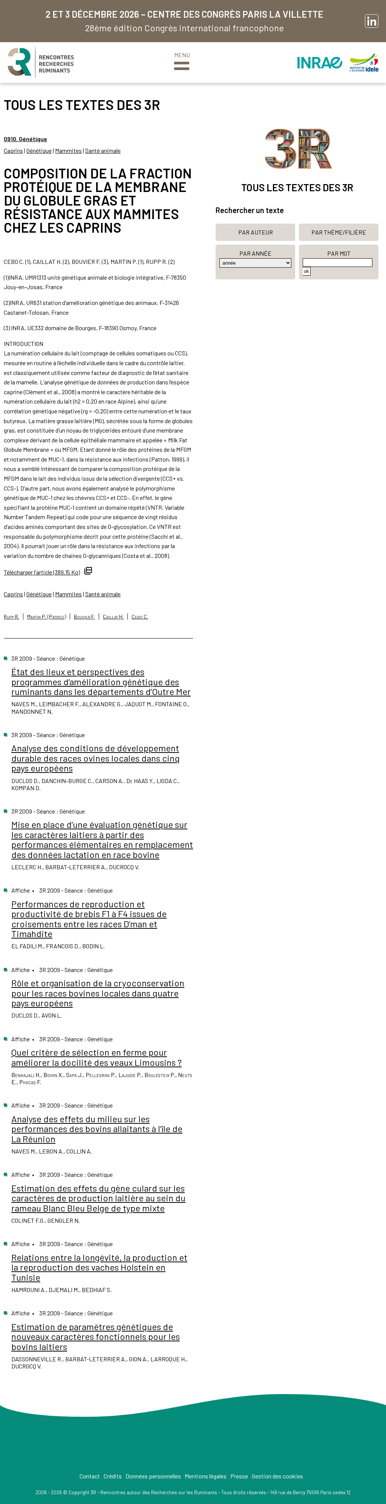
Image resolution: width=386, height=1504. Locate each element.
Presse (239, 1476)
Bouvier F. (84, 616)
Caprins (13, 150)
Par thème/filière (338, 232)
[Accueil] (41, 62)
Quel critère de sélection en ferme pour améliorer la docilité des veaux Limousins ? (96, 1057)
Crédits (113, 1476)
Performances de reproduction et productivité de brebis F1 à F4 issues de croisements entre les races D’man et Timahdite (89, 918)
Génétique (39, 150)
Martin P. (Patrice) (46, 616)
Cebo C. (140, 616)
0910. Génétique (25, 138)
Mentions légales (206, 1476)
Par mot (339, 253)
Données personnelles (153, 1476)
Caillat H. (113, 616)
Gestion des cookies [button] (277, 1476)
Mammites (68, 150)
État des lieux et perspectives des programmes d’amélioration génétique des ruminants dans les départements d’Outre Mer (101, 681)
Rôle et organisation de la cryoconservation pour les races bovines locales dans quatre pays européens (97, 992)
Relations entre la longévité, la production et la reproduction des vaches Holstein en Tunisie (99, 1267)
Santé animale (103, 150)
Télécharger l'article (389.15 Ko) (42, 572)
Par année (255, 253)
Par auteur (255, 232)
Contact (90, 1476)
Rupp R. (11, 616)
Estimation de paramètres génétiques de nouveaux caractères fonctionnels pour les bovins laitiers (95, 1336)
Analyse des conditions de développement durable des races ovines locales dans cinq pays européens (95, 757)
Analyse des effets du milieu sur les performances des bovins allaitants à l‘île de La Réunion (96, 1128)
